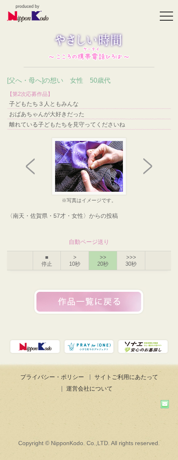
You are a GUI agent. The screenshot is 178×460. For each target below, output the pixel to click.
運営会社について (89, 388)
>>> (131, 260)
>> (102, 260)
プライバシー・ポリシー (52, 377)
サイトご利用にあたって (126, 377)
